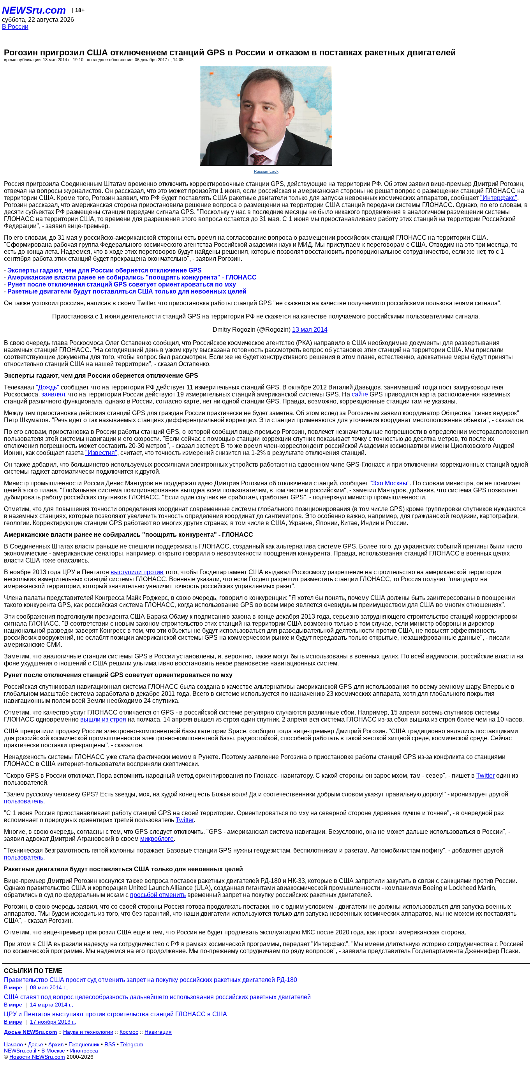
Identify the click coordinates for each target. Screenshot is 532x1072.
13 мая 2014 (310, 329)
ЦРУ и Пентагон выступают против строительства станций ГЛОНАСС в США (115, 1014)
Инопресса (84, 1050)
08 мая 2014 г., (49, 987)
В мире (13, 987)
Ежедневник (84, 1044)
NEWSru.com (34, 10)
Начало (13, 1044)
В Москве (53, 1050)
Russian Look (266, 171)
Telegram (131, 1044)
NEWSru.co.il (20, 1050)
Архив (55, 1044)
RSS (109, 1044)
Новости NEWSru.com (37, 1057)
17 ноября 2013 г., (53, 1022)
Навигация (158, 1032)
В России (15, 26)
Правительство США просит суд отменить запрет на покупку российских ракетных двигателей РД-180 (150, 979)
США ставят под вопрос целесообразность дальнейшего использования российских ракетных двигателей (157, 997)
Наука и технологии (88, 1032)
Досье (35, 1044)
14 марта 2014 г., (51, 1004)
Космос (129, 1032)
